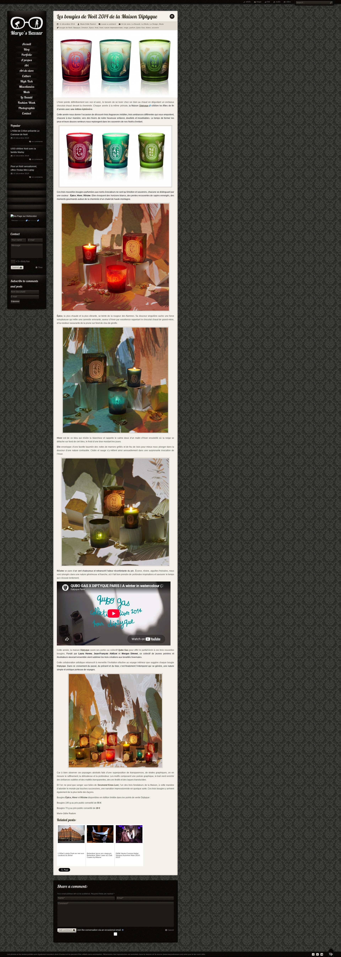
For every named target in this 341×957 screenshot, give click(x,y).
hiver (101, 28)
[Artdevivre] (27, 70)
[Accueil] (27, 43)
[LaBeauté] (27, 96)
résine (148, 28)
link (268, 2)
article (248, 2)
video (288, 2)
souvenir (155, 28)
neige (126, 28)
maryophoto (21, 220)
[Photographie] (27, 107)
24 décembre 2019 (21, 138)
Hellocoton (33, 220)
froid (96, 28)
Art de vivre (126, 24)
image (258, 2)
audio (278, 2)
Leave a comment (108, 24)
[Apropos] (27, 59)
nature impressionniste (113, 28)
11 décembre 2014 (67, 24)
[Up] (331, 952)
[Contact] (27, 112)
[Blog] (27, 49)
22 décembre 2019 (21, 156)
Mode (161, 24)
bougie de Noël (65, 28)
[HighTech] (27, 80)
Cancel (171, 930)
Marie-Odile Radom (88, 24)
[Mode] (27, 91)
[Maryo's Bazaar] (27, 35)
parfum (132, 28)
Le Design (154, 24)
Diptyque (76, 28)
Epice (91, 28)
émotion (85, 28)
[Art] (27, 64)
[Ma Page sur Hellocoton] (24, 216)
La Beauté (136, 24)
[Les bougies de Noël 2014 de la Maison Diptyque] (115, 97)
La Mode (145, 24)
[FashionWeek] (27, 102)
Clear (40, 267)
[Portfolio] (27, 54)
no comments (37, 141)
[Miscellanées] (27, 86)
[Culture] (27, 75)
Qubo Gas (140, 28)
